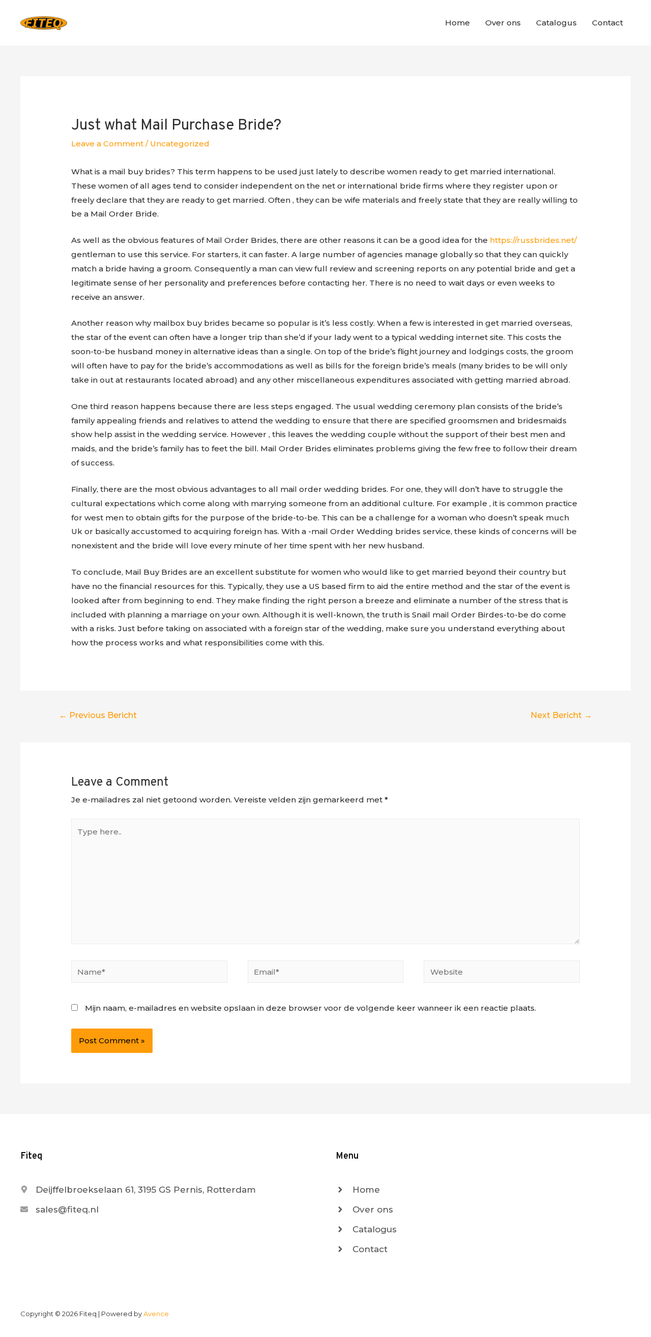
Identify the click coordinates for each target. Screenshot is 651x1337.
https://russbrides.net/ (533, 240)
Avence (156, 1314)
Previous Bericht (98, 715)
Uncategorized (180, 143)
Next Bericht (561, 715)
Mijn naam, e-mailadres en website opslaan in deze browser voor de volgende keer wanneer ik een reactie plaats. (310, 1008)
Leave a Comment (107, 143)
